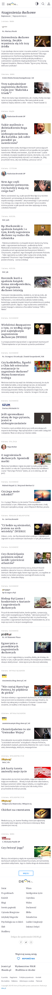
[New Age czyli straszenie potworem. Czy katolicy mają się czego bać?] (42, 185)
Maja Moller (12, 447)
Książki (11, 111)
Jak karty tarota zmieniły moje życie (14, 770)
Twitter (26, 942)
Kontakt (38, 977)
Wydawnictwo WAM (25, 966)
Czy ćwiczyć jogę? (12, 847)
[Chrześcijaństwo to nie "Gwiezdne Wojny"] (42, 733)
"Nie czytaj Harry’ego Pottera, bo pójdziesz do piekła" (15, 689)
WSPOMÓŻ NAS (28, 958)
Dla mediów (5, 981)
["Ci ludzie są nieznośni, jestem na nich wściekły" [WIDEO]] (42, 529)
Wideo (29, 903)
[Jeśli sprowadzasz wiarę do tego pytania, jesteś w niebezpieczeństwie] (42, 418)
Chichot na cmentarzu (15, 809)
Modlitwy (5, 931)
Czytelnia (13, 168)
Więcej (26, 873)
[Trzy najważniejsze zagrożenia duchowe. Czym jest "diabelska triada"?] (42, 87)
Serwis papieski (8, 907)
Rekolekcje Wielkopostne (19, 516)
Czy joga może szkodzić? (10, 493)
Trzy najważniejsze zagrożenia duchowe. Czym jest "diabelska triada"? (14, 88)
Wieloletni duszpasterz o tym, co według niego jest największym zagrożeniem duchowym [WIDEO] (16, 330)
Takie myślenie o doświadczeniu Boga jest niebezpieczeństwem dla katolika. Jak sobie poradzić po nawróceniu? (15, 133)
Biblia (28, 912)
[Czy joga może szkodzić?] (42, 495)
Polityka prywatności (26, 977)
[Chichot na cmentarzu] (42, 813)
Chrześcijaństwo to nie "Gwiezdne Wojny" (16, 731)
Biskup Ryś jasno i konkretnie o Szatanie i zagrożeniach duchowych (15, 603)
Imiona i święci (33, 927)
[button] (37, 4)
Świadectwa (31, 917)
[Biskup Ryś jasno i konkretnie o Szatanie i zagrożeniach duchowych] (42, 602)
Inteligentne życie (34, 893)
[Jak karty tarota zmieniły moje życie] (42, 772)
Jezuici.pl (6, 966)
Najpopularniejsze (19, 16)
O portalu (4, 977)
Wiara (12, 21)
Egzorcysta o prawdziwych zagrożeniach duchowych (10, 648)
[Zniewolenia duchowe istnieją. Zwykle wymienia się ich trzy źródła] (42, 41)
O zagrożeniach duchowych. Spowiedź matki (15, 458)
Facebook (21, 942)
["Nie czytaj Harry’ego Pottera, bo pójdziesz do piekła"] (42, 690)
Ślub (3, 927)
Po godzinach (7, 893)
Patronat (39, 981)
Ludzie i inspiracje (34, 922)
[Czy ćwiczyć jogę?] (42, 851)
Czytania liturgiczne (10, 912)
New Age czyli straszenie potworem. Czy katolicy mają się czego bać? (15, 186)
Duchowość (13, 318)
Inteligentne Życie (17, 756)
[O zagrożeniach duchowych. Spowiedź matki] (42, 459)
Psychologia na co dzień (12, 922)
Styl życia (13, 442)
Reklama (14, 981)
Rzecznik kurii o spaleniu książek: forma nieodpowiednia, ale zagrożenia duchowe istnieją (16, 284)
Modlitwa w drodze (25, 970)
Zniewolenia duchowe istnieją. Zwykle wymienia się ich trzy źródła (15, 42)
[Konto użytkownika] (49, 4)
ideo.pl (3, 988)
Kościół (12, 216)
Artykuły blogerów (17, 671)
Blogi (3, 903)
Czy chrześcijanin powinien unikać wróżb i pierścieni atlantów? (12, 558)
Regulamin (13, 977)
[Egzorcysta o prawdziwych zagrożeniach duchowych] (42, 647)
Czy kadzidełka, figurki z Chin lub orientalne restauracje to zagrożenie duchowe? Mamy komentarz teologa (16, 370)
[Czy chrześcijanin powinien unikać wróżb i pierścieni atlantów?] (42, 557)
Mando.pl (6, 970)
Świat (3, 888)
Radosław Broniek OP (16, 116)
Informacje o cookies (27, 981)
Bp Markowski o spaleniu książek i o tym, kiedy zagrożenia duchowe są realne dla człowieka (15, 232)
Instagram (31, 942)
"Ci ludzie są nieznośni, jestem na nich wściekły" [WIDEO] (16, 528)
